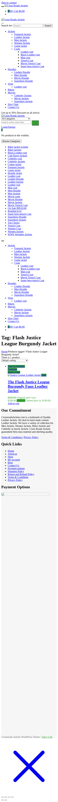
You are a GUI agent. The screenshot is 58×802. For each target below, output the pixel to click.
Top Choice (14, 222)
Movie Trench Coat (18, 205)
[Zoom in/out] (2, 797)
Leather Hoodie (16, 179)
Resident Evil (14, 211)
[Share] (9, 797)
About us (12, 453)
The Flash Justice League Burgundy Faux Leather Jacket (29, 386)
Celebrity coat (15, 158)
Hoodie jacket (15, 173)
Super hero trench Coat (19, 214)
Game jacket (14, 170)
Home (4, 351)
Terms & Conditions (12, 437)
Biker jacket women (18, 147)
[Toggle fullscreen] (6, 797)
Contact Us (13, 465)
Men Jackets (14, 193)
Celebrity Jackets (16, 161)
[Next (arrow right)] (6, 800)
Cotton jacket (14, 164)
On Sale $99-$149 (17, 208)
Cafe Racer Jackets (17, 155)
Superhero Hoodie (17, 217)
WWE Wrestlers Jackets (20, 234)
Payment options (16, 468)
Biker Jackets (14, 149)
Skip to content (9, 2)
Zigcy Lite (47, 737)
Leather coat (14, 176)
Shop (10, 456)
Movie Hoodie (15, 199)
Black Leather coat (17, 152)
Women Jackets (16, 231)
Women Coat (14, 228)
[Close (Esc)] (12, 797)
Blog (10, 462)
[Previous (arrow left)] (2, 800)
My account (14, 459)
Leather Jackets (15, 182)
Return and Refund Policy (21, 474)
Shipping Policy (16, 471)
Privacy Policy (31, 437)
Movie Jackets (15, 202)
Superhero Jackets (17, 219)
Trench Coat (14, 225)
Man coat (12, 187)
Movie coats (14, 196)
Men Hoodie (14, 190)
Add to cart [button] (13, 403)
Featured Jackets (16, 167)
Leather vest (14, 184)
